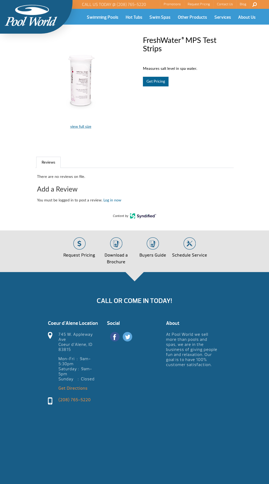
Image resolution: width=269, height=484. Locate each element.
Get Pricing (155, 81)
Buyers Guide (153, 255)
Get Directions (73, 388)
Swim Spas (159, 17)
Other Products (192, 17)
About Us (247, 17)
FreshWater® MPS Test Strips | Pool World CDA (31, 15)
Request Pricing (199, 4)
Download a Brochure (116, 258)
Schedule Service (189, 255)
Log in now (112, 200)
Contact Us (225, 4)
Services (222, 17)
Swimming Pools (102, 17)
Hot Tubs (134, 17)
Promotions (172, 4)
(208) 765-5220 (131, 4)
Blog (243, 4)
